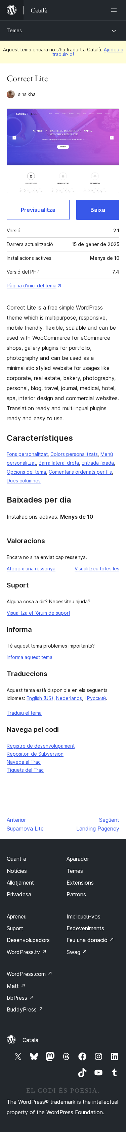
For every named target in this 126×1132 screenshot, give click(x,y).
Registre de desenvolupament (41, 746)
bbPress (20, 997)
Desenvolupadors (28, 940)
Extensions (80, 882)
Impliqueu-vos (83, 916)
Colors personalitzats (74, 454)
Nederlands (69, 698)
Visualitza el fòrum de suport (38, 613)
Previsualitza (38, 209)
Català (30, 1040)
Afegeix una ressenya (31, 568)
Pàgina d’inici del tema (31, 285)
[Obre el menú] (115, 10)
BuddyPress (25, 1009)
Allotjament (20, 882)
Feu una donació (90, 940)
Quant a (16, 858)
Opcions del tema (26, 472)
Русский (96, 698)
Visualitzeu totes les (97, 568)
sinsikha (27, 94)
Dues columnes (24, 480)
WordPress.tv (27, 952)
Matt (16, 986)
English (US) (40, 698)
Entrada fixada (98, 463)
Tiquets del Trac (25, 770)
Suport (15, 928)
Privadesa (19, 894)
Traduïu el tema (24, 713)
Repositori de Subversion (35, 754)
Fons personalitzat (27, 454)
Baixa (97, 209)
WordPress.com (29, 974)
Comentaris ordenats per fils (80, 472)
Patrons (76, 894)
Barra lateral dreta (59, 463)
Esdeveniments (85, 928)
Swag (77, 952)
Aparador (78, 858)
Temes (14, 30)
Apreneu (17, 916)
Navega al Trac (24, 762)
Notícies (17, 870)
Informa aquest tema (29, 657)
